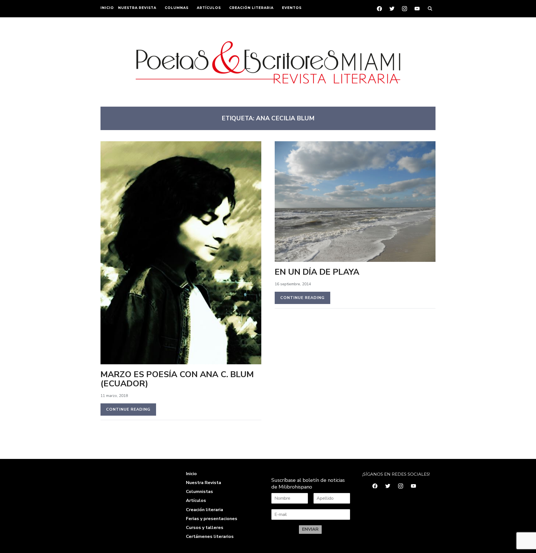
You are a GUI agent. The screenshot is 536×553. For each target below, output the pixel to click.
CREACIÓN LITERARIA (251, 8)
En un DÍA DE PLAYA (317, 272)
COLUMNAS (176, 8)
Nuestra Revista (203, 483)
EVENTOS (292, 8)
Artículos (196, 500)
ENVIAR (310, 529)
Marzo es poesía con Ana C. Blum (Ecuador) (177, 379)
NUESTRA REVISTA (137, 8)
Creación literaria (204, 510)
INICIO (107, 8)
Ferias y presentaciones (211, 519)
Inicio (191, 474)
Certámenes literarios (210, 536)
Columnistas (199, 492)
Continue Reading (128, 409)
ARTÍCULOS (209, 8)
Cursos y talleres (204, 528)
